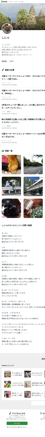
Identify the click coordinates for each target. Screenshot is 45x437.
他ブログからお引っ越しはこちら (16, 427)
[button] (17, 423)
